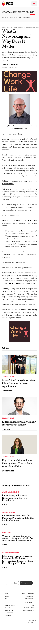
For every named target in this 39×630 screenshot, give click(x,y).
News (6, 599)
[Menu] (34, 3)
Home (7, 596)
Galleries (8, 615)
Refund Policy (29, 598)
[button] (32, 14)
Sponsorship (9, 613)
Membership (9, 610)
